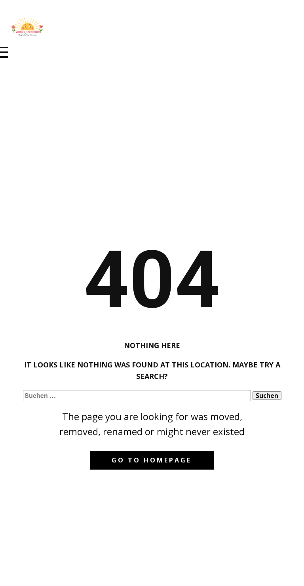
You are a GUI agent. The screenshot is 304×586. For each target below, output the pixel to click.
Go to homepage (152, 460)
